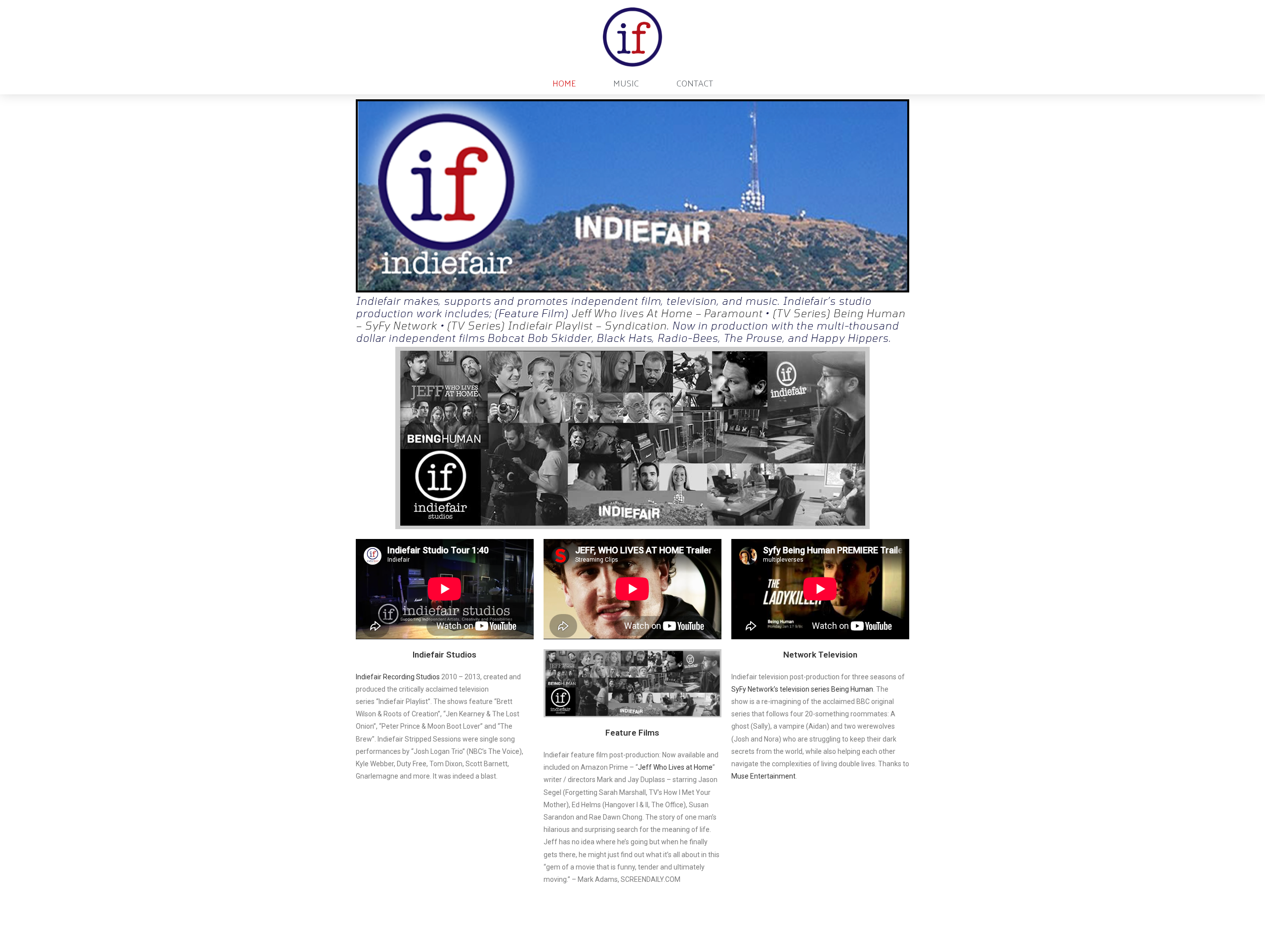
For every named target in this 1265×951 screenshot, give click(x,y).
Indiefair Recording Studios (398, 677)
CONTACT (694, 83)
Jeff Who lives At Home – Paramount (666, 313)
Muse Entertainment (763, 776)
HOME (564, 83)
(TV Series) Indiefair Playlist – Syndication (557, 325)
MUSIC (626, 83)
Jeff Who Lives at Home (675, 767)
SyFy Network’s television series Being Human (802, 689)
